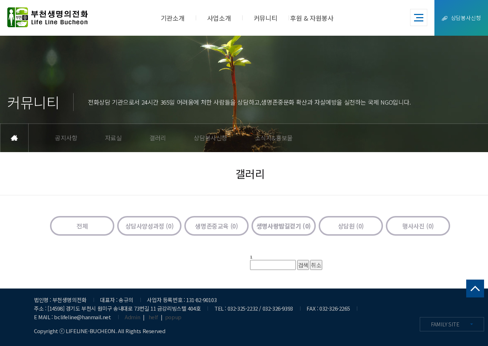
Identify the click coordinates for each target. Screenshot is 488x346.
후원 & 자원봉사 (311, 17)
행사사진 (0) (418, 225)
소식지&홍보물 (274, 137)
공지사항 (66, 137)
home (14, 138)
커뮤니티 (265, 17)
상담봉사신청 (466, 17)
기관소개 (172, 17)
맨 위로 (475, 288)
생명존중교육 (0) (216, 225)
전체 (82, 225)
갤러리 (157, 137)
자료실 (113, 137)
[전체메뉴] (418, 17)
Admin (132, 317)
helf (153, 317)
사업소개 (219, 17)
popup (173, 317)
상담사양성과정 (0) (149, 225)
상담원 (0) (351, 225)
